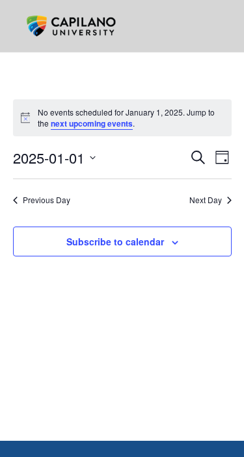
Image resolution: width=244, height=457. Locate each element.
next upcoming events (92, 123)
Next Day (205, 200)
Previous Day (46, 200)
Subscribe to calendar (115, 241)
